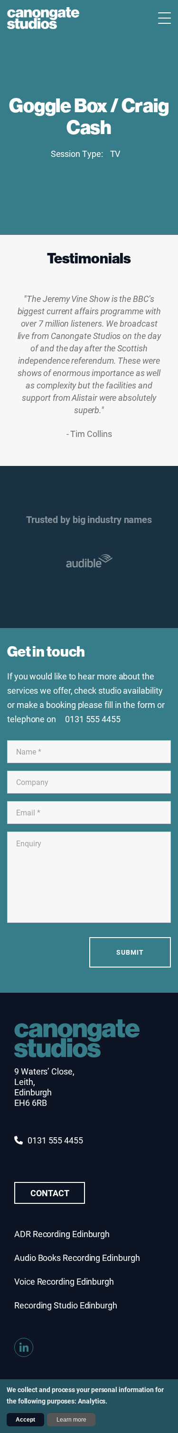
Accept (25, 1419)
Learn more (71, 1419)
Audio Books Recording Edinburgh (77, 1257)
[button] (169, 561)
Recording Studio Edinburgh (65, 1305)
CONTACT (49, 1193)
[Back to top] (164, 1373)
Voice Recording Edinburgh (64, 1281)
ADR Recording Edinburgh (62, 1233)
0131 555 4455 (55, 1140)
